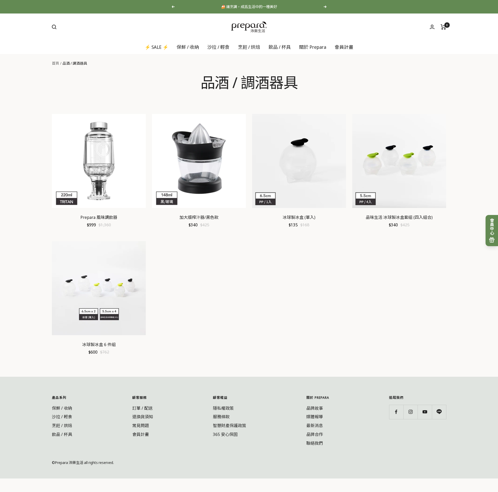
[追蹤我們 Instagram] (410, 412)
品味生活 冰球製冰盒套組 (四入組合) (399, 217)
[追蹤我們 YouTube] (425, 412)
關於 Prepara (312, 47)
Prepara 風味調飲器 (98, 217)
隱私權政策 (223, 408)
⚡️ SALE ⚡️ (156, 47)
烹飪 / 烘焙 (249, 47)
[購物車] (443, 27)
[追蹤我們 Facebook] (396, 412)
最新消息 (314, 425)
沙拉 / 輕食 (218, 47)
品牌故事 (314, 408)
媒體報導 (314, 417)
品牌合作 (314, 434)
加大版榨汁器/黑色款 (198, 217)
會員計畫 (344, 47)
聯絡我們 (314, 443)
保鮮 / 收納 (188, 47)
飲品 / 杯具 (279, 47)
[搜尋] (54, 27)
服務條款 (221, 417)
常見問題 (140, 425)
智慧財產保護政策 (229, 425)
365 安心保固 (225, 434)
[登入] (432, 27)
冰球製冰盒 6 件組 (99, 344)
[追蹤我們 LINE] (439, 412)
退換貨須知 (142, 417)
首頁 (55, 63)
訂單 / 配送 (142, 408)
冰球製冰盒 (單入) (299, 217)
